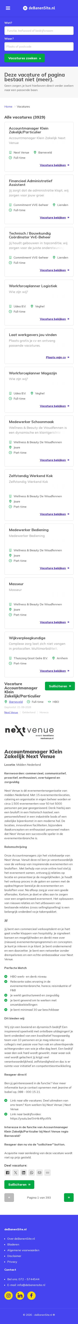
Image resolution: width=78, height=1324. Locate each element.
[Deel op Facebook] (7, 1172)
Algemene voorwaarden (23, 1250)
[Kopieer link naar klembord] (47, 1172)
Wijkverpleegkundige (27, 638)
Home (8, 106)
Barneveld (16, 702)
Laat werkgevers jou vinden (33, 334)
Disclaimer (14, 1256)
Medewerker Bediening (29, 530)
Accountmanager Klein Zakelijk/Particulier (28, 130)
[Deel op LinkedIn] (23, 1172)
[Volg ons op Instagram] (8, 1295)
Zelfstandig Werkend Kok (31, 475)
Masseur (16, 584)
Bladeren (13, 1244)
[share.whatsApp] (31, 1172)
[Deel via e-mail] (39, 1172)
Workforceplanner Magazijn (33, 373)
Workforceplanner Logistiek (33, 286)
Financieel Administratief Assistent (30, 183)
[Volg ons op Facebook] (31, 1295)
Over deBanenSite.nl (21, 1238)
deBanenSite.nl (43, 1314)
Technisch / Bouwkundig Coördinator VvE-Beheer (30, 235)
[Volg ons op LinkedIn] (20, 1295)
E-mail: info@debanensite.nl (26, 1285)
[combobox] (39, 30)
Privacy (12, 1261)
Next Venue (11, 712)
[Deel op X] (15, 1172)
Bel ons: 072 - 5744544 (23, 1279)
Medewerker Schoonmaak (31, 421)
